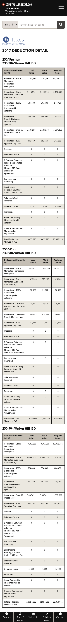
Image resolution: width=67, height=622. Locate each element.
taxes (17, 39)
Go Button (61, 24)
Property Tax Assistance (14, 43)
